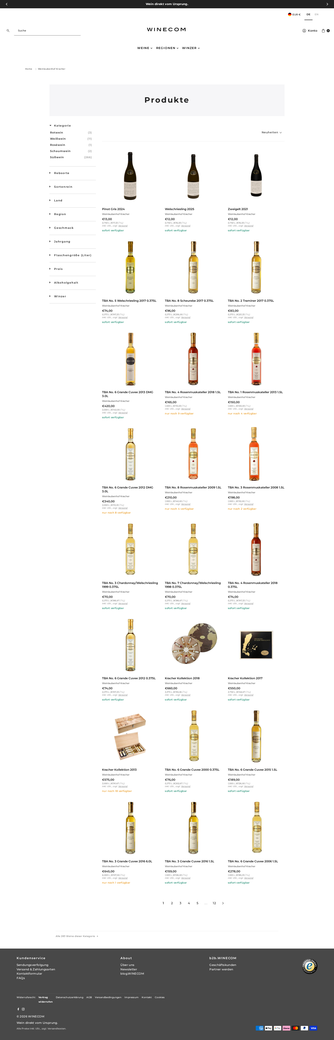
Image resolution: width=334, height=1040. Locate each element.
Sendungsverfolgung (33, 965)
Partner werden (221, 969)
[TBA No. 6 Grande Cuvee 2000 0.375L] (193, 736)
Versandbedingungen (108, 997)
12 (214, 903)
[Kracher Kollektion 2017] (256, 645)
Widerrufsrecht (26, 997)
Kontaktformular (29, 973)
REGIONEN (166, 48)
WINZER (189, 48)
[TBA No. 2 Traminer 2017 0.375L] (256, 267)
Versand (123, 225)
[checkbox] (72, 132)
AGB (89, 997)
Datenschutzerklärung (70, 997)
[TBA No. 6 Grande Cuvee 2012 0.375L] (130, 645)
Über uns (127, 965)
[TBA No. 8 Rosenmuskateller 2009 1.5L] (193, 454)
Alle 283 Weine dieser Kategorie (75, 936)
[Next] (327, 4)
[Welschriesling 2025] (193, 176)
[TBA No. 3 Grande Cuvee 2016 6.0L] (130, 828)
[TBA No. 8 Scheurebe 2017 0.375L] (193, 267)
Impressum (131, 997)
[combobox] (47, 30)
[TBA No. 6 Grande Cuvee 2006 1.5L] (256, 828)
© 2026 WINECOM (30, 1016)
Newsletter (128, 969)
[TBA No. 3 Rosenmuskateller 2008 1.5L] (256, 454)
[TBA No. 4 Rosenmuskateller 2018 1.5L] (193, 359)
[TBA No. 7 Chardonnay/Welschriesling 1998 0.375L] (193, 549)
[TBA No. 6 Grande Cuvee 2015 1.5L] (256, 736)
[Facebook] (18, 1009)
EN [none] (317, 14)
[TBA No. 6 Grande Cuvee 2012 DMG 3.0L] (130, 454)
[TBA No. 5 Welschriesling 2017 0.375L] (130, 267)
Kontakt (147, 997)
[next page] (223, 903)
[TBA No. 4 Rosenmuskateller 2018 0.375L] (256, 549)
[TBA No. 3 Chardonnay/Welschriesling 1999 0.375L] (130, 549)
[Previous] (7, 4)
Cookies (160, 997)
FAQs (21, 978)
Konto (312, 30)
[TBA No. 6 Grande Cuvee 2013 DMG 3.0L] (130, 359)
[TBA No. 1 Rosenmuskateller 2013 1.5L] (256, 359)
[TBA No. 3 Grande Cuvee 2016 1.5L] (193, 828)
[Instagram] (23, 1009)
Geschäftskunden (222, 965)
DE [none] (308, 14)
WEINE (143, 48)
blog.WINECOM (132, 973)
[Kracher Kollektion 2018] (193, 645)
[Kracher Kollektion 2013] (130, 736)
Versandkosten (57, 1028)
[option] (317, 14)
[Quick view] (155, 200)
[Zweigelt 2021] (256, 176)
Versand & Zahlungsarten (36, 969)
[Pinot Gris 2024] (130, 176)
